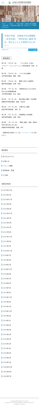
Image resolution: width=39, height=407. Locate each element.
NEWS (11, 24)
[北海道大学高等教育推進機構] (19, 2)
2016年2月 (7, 306)
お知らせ (6, 161)
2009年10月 (7, 367)
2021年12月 (7, 237)
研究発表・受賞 (8, 170)
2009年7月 (7, 376)
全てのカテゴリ (8, 156)
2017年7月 (7, 288)
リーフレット (27, 132)
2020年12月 (7, 251)
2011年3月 (7, 348)
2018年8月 (7, 274)
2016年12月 (7, 297)
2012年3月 (7, 344)
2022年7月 (7, 227)
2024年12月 (7, 199)
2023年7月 (7, 218)
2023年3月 (7, 223)
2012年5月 (7, 339)
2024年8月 (7, 209)
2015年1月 (7, 320)
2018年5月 (7, 283)
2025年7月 (7, 195)
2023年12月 (7, 213)
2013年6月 (7, 330)
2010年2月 (7, 362)
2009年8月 (7, 372)
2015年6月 (7, 316)
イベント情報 (32, 50)
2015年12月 (7, 311)
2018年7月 (7, 278)
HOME (4, 24)
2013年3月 (7, 334)
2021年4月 (7, 246)
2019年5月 (7, 260)
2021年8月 (7, 241)
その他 (5, 175)
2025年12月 (7, 190)
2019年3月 (7, 265)
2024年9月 (7, 204)
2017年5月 (7, 292)
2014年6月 (7, 325)
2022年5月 (7, 232)
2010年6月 (7, 353)
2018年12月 (7, 269)
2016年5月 (7, 302)
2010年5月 (7, 358)
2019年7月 (7, 255)
